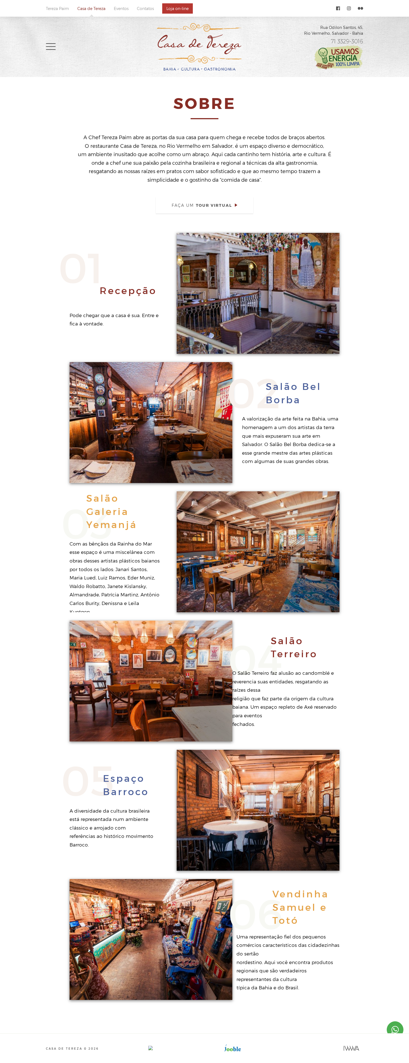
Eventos (121, 8)
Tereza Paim (57, 8)
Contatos (145, 8)
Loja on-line (177, 8)
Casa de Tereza (91, 8)
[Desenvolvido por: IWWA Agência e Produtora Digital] (351, 1048)
